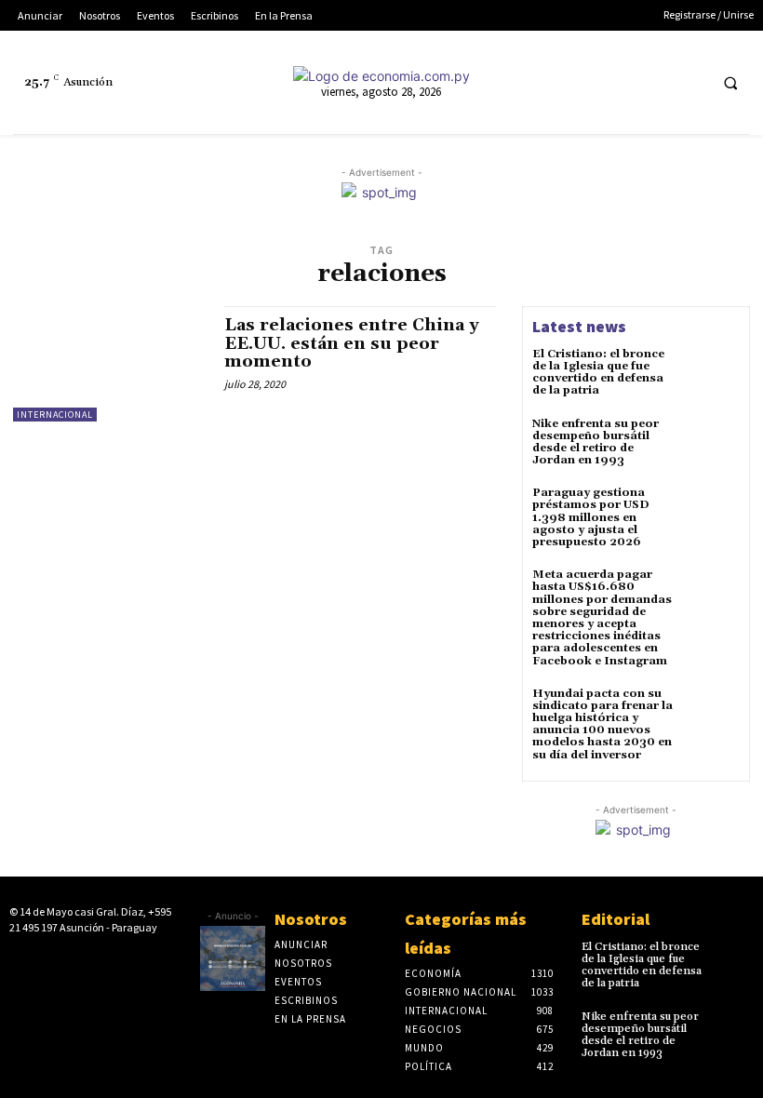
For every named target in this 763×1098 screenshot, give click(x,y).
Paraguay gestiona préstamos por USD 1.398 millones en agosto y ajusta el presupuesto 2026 (590, 517)
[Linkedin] (621, 82)
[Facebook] (551, 82)
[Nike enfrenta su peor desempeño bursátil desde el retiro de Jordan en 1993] (713, 445)
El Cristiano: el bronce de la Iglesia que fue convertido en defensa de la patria (598, 372)
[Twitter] (655, 82)
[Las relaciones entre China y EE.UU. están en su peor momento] (109, 364)
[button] (730, 83)
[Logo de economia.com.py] (381, 76)
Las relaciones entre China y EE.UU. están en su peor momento (351, 344)
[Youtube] (690, 82)
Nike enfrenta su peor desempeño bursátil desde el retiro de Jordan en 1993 (595, 442)
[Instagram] (586, 82)
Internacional (55, 414)
